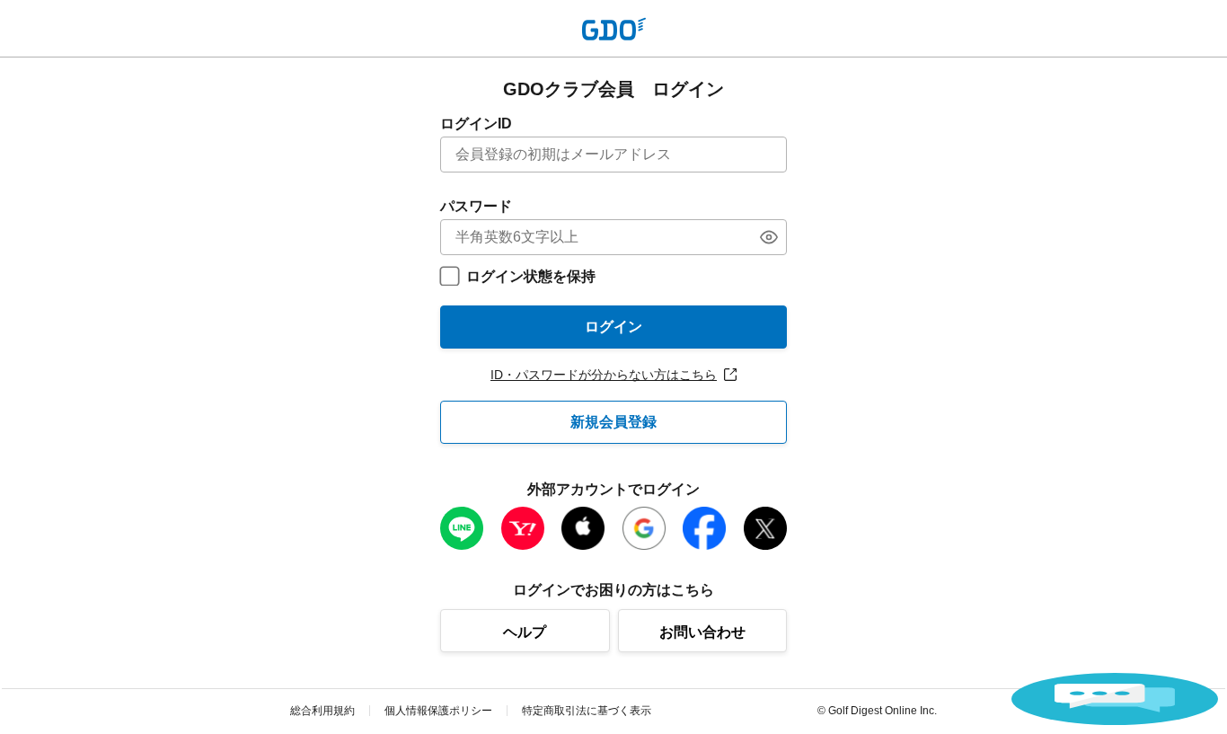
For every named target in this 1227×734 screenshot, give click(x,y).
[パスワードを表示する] (769, 237)
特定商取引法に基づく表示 (586, 710)
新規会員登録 (613, 421)
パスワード (476, 206)
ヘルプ (524, 632)
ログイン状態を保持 (531, 276)
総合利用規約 (322, 710)
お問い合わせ (702, 632)
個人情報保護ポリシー (438, 710)
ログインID (476, 123)
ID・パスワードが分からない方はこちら (603, 374)
